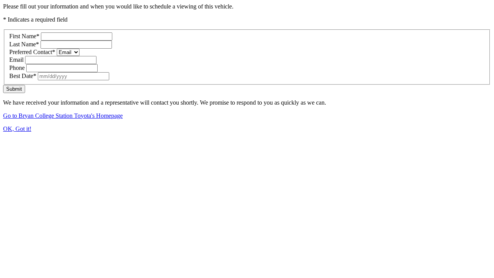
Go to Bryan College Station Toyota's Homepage (63, 115)
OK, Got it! (17, 128)
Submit (14, 89)
